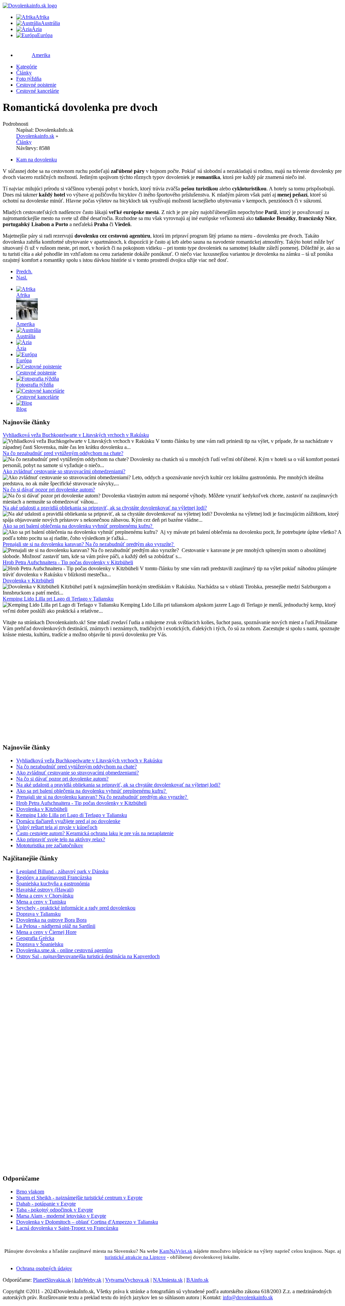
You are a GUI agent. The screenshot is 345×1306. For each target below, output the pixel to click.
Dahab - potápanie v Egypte (46, 1204)
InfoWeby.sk (87, 1280)
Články (24, 72)
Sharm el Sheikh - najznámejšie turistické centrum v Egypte (79, 1198)
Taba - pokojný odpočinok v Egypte (54, 1210)
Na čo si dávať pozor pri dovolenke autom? (49, 489)
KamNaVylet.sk (175, 1251)
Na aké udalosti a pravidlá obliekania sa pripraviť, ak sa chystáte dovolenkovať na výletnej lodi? (105, 508)
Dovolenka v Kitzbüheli (28, 580)
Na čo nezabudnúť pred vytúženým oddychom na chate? (63, 453)
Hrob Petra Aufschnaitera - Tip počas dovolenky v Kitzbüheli (68, 562)
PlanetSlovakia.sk (52, 1280)
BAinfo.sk (197, 1280)
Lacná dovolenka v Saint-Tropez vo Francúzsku (67, 1228)
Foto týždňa (28, 79)
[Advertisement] (172, 690)
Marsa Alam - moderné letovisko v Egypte (61, 1216)
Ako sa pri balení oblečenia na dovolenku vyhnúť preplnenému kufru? (78, 526)
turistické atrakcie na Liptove (135, 1257)
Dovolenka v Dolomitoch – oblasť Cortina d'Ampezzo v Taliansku (87, 1222)
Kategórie (26, 66)
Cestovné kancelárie (37, 91)
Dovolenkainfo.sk (35, 136)
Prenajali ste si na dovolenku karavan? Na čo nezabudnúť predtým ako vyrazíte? (89, 544)
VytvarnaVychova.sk (127, 1280)
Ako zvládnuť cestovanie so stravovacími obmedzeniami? (64, 471)
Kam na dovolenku (36, 159)
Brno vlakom (30, 1191)
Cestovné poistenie (36, 85)
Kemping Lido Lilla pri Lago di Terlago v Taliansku (58, 599)
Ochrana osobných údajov (44, 1268)
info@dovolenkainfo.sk (248, 1297)
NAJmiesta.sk (168, 1280)
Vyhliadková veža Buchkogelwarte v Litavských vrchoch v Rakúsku (76, 435)
